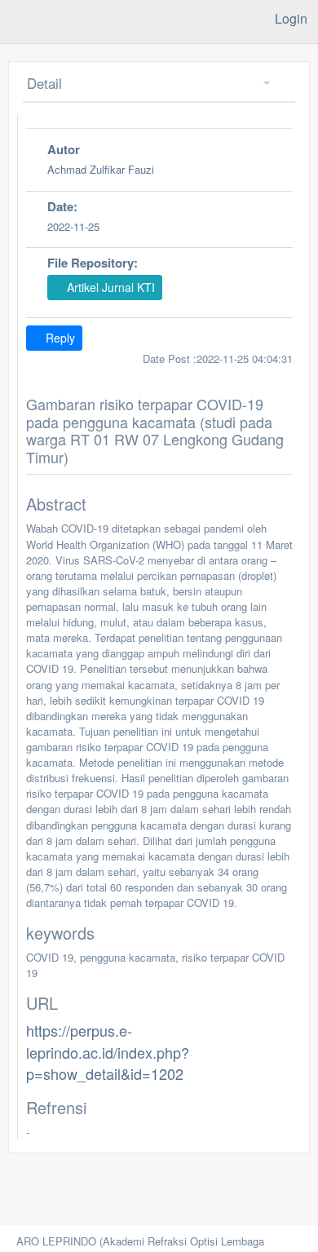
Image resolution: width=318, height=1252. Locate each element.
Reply (58, 338)
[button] (260, 83)
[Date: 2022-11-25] (159, 247)
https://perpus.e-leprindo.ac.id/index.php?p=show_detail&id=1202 (107, 1052)
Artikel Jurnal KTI (109, 287)
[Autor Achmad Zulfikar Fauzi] (159, 191)
